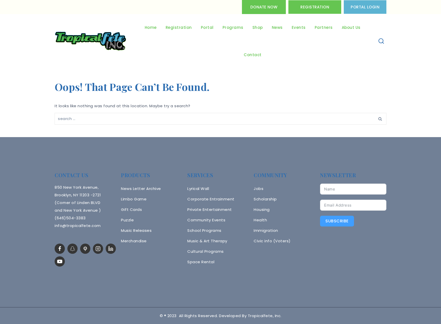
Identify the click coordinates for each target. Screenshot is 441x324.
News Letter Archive (141, 188)
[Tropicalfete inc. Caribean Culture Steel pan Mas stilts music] (91, 41)
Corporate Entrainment (211, 199)
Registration (314, 7)
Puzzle (127, 220)
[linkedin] (111, 249)
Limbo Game (133, 199)
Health (260, 220)
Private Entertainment (209, 209)
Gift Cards (131, 209)
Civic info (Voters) (272, 241)
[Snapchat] (72, 249)
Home (151, 27)
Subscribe (337, 221)
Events (299, 27)
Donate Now (263, 7)
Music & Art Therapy (207, 241)
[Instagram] (98, 249)
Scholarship (265, 199)
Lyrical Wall (198, 188)
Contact (253, 54)
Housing (262, 209)
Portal (207, 27)
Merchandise (134, 241)
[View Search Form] (381, 41)
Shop (257, 27)
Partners (324, 27)
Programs (233, 27)
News (277, 27)
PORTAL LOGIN (365, 7)
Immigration (266, 230)
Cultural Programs (205, 251)
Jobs (258, 188)
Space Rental (200, 262)
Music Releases (136, 230)
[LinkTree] (85, 249)
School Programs (204, 230)
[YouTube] (60, 261)
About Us (351, 27)
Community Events (206, 220)
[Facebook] (60, 249)
